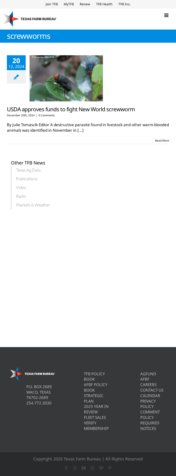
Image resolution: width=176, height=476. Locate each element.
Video (21, 187)
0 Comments (46, 115)
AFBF (144, 379)
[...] (80, 130)
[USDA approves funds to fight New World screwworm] (66, 78)
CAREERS (148, 384)
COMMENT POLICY (150, 414)
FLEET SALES (95, 417)
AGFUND (148, 373)
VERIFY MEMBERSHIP (96, 425)
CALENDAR (150, 395)
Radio (21, 196)
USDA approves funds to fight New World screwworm (71, 109)
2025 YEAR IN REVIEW (96, 409)
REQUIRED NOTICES (149, 425)
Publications (27, 178)
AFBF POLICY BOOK (95, 387)
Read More (162, 140)
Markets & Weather (33, 204)
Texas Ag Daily (28, 170)
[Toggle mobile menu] (166, 15)
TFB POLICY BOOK (94, 376)
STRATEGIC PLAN (94, 398)
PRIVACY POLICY (148, 403)
